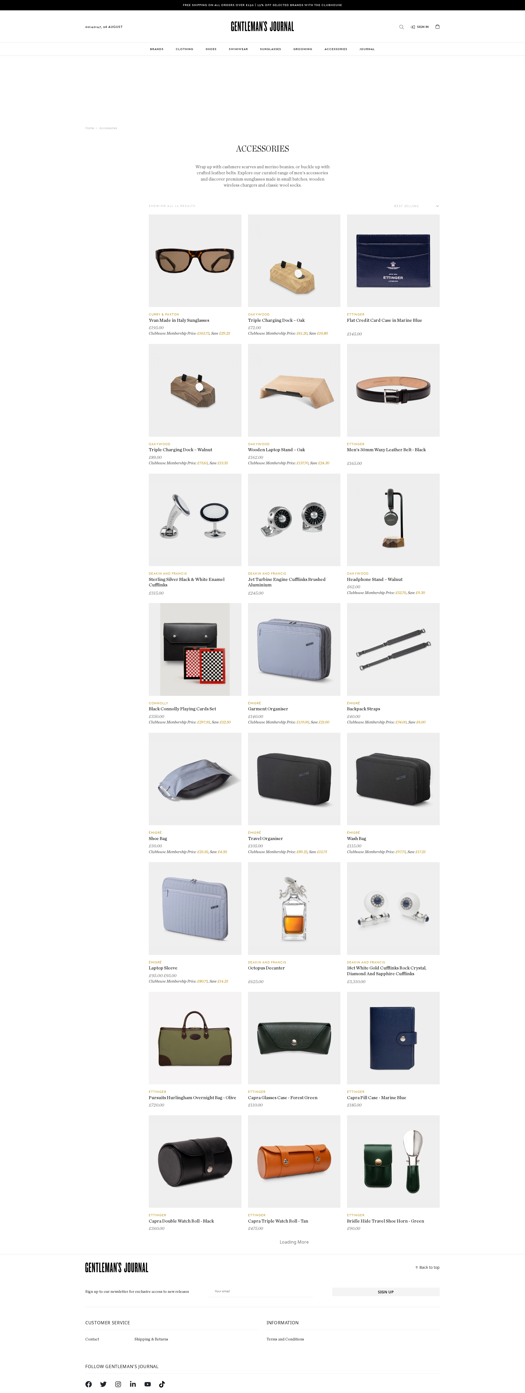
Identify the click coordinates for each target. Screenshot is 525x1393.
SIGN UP (386, 1291)
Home (89, 128)
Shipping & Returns (151, 1339)
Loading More (294, 1242)
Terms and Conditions (285, 1339)
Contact (92, 1339)
